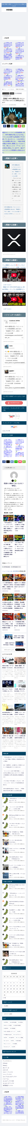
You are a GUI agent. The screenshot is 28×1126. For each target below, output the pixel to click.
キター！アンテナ (8, 1072)
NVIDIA (21, 1022)
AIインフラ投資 (8, 1025)
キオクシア (7, 1046)
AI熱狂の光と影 (8, 1034)
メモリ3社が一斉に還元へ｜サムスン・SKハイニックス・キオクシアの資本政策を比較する (13, 782)
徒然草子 (11, 371)
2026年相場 (13, 1022)
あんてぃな (6, 1067)
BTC (20, 1031)
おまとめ (5, 1070)
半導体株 (13, 1028)
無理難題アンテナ (8, 1085)
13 (14, 985)
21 (17, 989)
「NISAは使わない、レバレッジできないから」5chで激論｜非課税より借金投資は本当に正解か (14, 759)
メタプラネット (18, 1034)
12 (11, 985)
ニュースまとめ (6, 93)
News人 (5, 1065)
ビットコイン (8, 1043)
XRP (14, 1046)
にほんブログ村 (6, 430)
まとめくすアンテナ (8, 1083)
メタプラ (7, 1040)
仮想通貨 (12, 93)
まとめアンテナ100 (8, 1081)
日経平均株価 (17, 1025)
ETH (6, 1037)
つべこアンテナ (7, 1074)
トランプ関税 (20, 1037)
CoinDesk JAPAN (14, 320)
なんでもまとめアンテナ (10, 1076)
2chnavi (5, 1063)
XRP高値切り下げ (7, 95)
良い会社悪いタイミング (10, 1031)
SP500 (6, 1022)
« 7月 (4, 997)
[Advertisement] (14, 22)
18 (7, 989)
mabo (11, 345)
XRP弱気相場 (18, 93)
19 (11, 989)
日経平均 (12, 1037)
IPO (13, 1040)
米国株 (15, 1043)
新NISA (6, 1028)
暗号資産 (19, 1040)
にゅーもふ (6, 1078)
